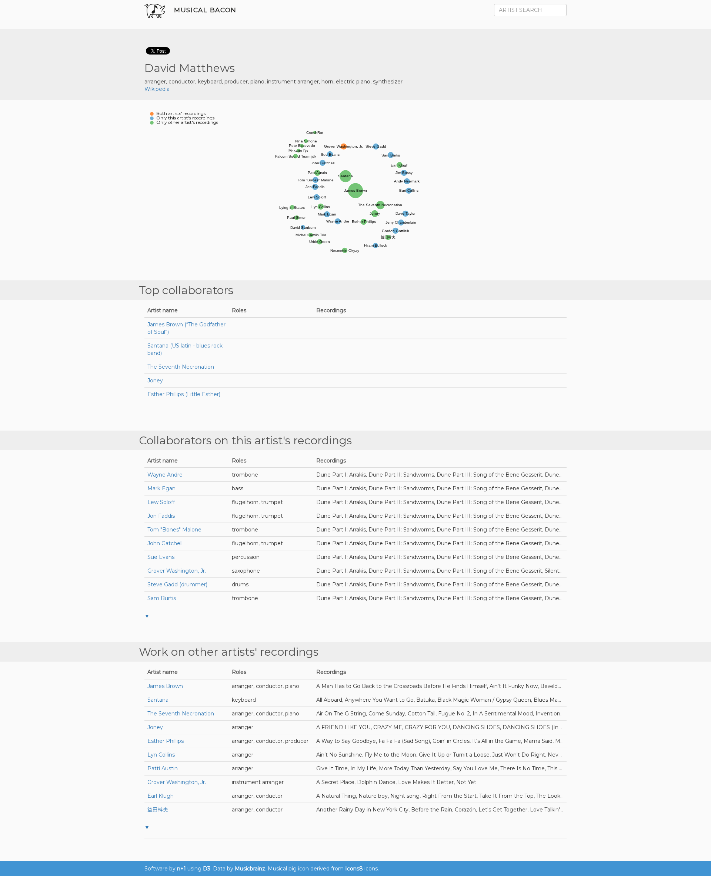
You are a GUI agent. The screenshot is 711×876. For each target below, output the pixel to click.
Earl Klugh (160, 796)
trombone (245, 474)
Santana (157, 699)
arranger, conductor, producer (270, 741)
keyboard (244, 699)
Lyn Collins (161, 754)
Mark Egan (161, 488)
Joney (155, 380)
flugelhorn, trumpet (257, 502)
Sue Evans (160, 557)
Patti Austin (162, 768)
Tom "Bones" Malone (174, 529)
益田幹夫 (157, 809)
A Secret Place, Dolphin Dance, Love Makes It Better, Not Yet (396, 782)
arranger (242, 727)
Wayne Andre (165, 474)
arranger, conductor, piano (265, 686)
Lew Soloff (161, 502)
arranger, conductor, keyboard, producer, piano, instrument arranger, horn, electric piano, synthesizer (273, 81)
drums (240, 584)
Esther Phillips (165, 741)
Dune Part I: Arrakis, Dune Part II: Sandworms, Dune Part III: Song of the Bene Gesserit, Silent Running (449, 570)
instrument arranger (258, 782)
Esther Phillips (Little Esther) (183, 394)
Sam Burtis (161, 598)
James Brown (165, 686)
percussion (246, 557)
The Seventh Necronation (180, 366)
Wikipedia (157, 89)
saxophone (246, 570)
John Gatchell (165, 543)
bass (237, 488)
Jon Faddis (161, 516)
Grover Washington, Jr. (176, 570)
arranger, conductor (257, 796)
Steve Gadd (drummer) (177, 584)
